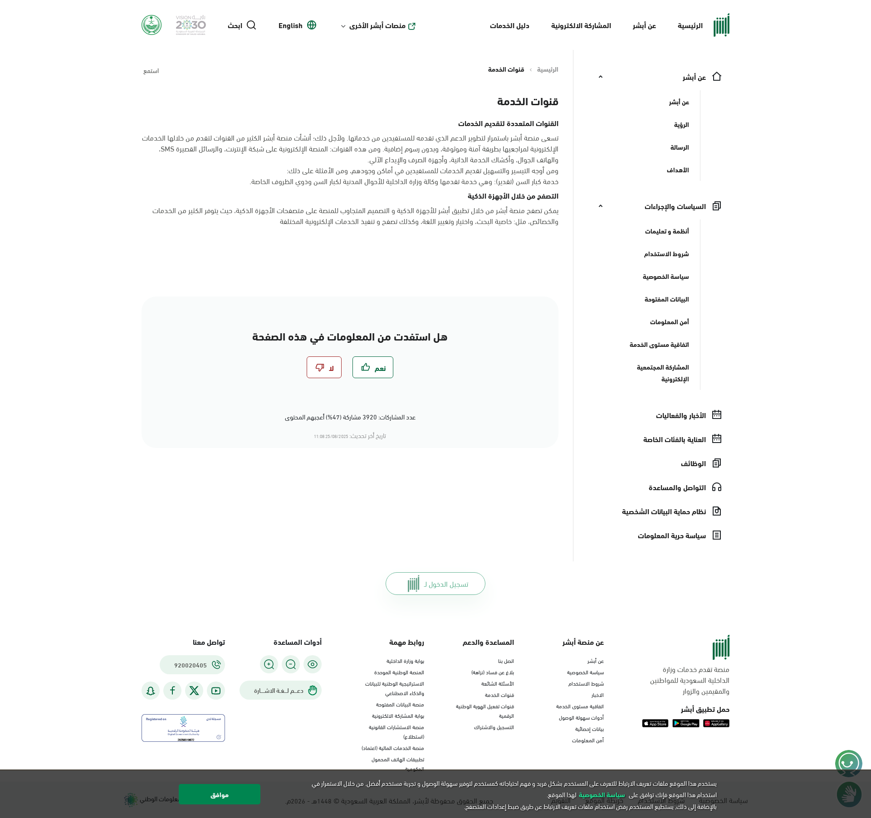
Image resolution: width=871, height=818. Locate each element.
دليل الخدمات (509, 24)
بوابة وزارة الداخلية (405, 660)
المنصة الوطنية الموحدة (399, 672)
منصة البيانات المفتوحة (400, 704)
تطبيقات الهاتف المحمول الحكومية (398, 763)
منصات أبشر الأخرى (377, 24)
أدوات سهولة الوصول (581, 717)
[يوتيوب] (215, 690)
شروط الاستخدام (586, 683)
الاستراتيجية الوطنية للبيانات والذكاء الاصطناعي (394, 687)
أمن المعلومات (588, 740)
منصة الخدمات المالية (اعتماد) (393, 747)
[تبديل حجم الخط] (290, 664)
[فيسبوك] (172, 690)
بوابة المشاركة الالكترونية (398, 715)
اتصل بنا (506, 660)
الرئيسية (690, 24)
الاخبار (598, 694)
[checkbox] (372, 367)
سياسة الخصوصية (585, 672)
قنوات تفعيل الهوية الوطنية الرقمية (485, 710)
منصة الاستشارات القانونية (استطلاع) (396, 731)
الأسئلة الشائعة (497, 683)
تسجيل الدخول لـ (446, 583)
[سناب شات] (150, 690)
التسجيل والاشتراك (494, 726)
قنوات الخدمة (499, 694)
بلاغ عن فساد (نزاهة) (492, 672)
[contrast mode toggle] (312, 664)
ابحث (235, 24)
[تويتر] (194, 690)
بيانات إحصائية (589, 728)
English (291, 24)
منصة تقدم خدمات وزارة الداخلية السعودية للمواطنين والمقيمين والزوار (689, 679)
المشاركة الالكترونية (581, 24)
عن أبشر (644, 24)
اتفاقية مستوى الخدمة (580, 706)
